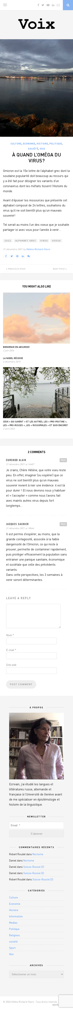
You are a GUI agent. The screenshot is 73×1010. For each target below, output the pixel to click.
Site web (11, 664)
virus (44, 240)
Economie (29, 143)
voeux (56, 240)
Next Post (59, 269)
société (33, 148)
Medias (13, 922)
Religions (14, 935)
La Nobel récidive (13, 358)
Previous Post (17, 269)
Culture (16, 143)
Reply (63, 460)
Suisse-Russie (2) (33, 866)
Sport (12, 947)
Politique (55, 143)
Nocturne (37, 854)
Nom (10, 635)
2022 (8, 240)
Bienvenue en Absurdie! (16, 347)
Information (16, 916)
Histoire (42, 143)
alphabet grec (25, 240)
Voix (42, 148)
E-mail (11, 650)
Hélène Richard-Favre (38, 249)
